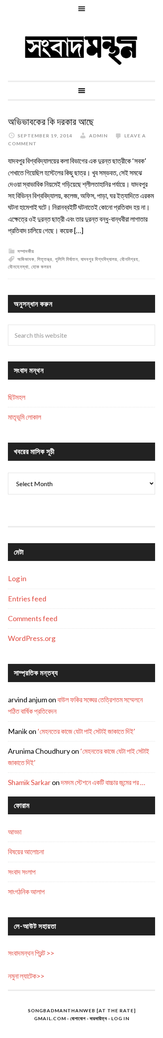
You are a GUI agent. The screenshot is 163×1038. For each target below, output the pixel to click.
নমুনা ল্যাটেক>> (26, 975)
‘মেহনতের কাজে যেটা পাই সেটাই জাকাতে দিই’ (86, 731)
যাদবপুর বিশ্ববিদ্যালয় (99, 259)
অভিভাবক (25, 259)
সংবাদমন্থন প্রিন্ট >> (31, 953)
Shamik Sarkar (29, 782)
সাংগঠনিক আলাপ (26, 891)
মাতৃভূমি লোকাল (24, 417)
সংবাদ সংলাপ (22, 871)
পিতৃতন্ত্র (44, 259)
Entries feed (27, 598)
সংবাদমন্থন (81, 49)
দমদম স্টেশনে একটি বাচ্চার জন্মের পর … (103, 782)
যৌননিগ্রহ (129, 259)
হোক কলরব (41, 267)
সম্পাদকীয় (25, 251)
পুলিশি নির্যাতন (66, 259)
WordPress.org (31, 638)
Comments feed (32, 618)
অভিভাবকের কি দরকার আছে (51, 121)
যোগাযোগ (78, 1018)
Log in (17, 578)
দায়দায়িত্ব (98, 1018)
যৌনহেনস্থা (18, 267)
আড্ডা (14, 831)
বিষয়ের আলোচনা (26, 851)
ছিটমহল (16, 397)
